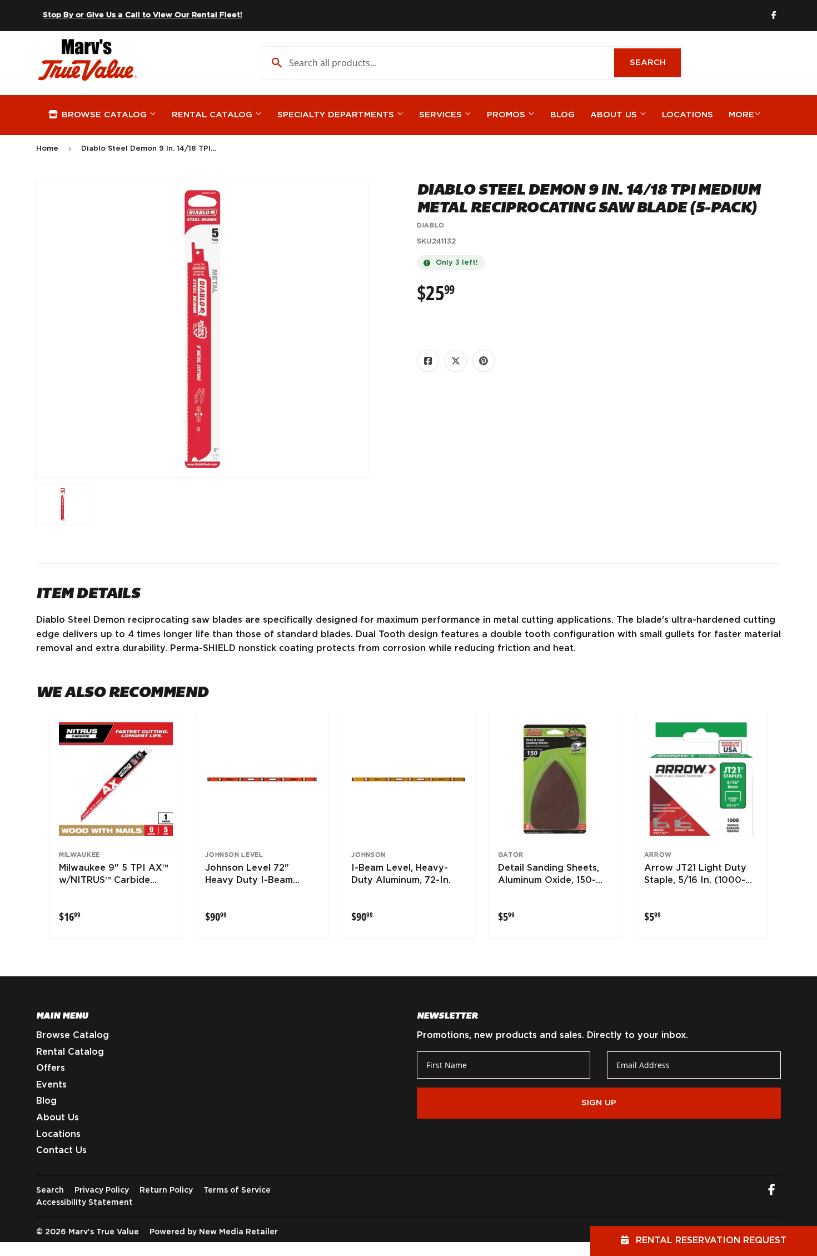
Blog (562, 115)
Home (47, 148)
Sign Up (598, 1103)
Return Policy (166, 1190)
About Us (615, 115)
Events (51, 1084)
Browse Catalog (104, 115)
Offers (50, 1068)
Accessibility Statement (84, 1203)
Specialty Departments (337, 115)
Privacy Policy (101, 1190)
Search (655, 62)
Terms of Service (237, 1190)
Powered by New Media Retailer (214, 1232)
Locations (687, 115)
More (741, 115)
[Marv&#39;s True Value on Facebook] (771, 1191)
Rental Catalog (213, 115)
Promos (507, 115)
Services (442, 115)
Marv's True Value (103, 1232)
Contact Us (61, 1150)
